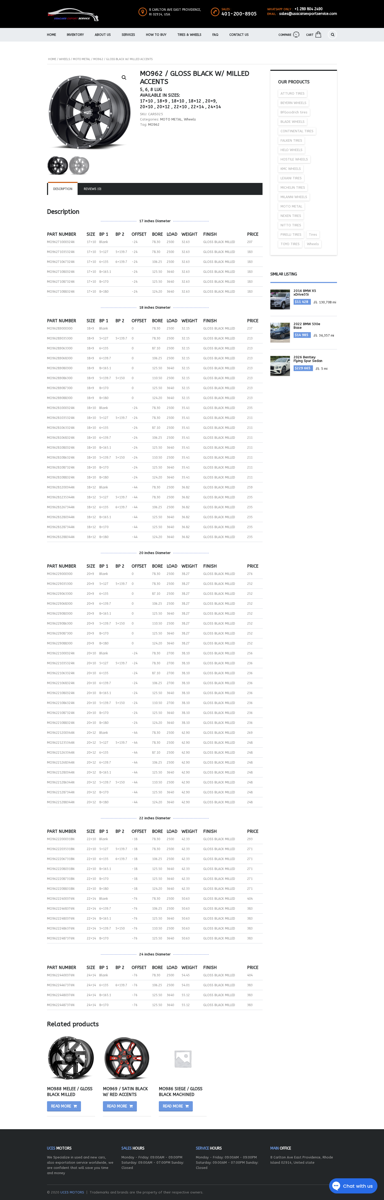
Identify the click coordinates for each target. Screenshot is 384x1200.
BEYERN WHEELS (293, 103)
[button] (124, 77)
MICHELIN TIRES (293, 187)
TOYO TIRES (290, 244)
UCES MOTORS (72, 1192)
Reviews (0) (92, 189)
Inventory (75, 35)
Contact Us (239, 35)
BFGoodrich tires (294, 112)
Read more (61, 1106)
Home (51, 35)
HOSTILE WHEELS (294, 159)
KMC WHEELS (291, 169)
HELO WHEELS (291, 150)
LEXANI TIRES (291, 178)
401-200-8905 (239, 14)
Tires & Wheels (189, 35)
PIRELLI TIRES (291, 234)
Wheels (64, 59)
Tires (313, 234)
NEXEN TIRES (291, 216)
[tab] (63, 189)
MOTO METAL (81, 59)
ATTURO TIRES (293, 93)
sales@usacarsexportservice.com (308, 13)
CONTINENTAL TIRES (297, 131)
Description (62, 189)
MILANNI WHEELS (294, 197)
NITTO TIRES (291, 225)
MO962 (154, 124)
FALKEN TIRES (291, 140)
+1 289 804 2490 (309, 9)
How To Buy (156, 35)
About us (103, 35)
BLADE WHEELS (293, 122)
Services (128, 35)
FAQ (215, 35)
